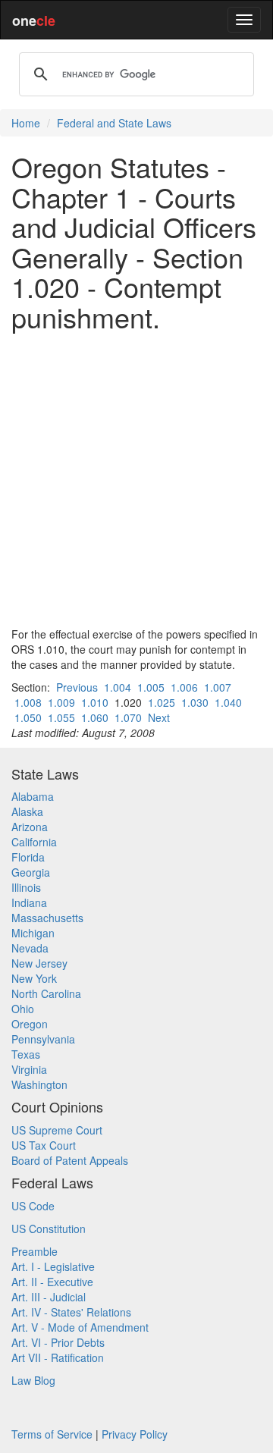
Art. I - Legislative (53, 1266)
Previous (77, 687)
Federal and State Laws (114, 122)
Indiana (29, 902)
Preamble (34, 1251)
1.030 (195, 702)
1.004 (117, 687)
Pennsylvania (43, 1039)
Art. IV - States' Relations (71, 1312)
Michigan (33, 932)
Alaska (27, 811)
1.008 (28, 702)
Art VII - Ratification (57, 1357)
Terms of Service (52, 1434)
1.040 (228, 702)
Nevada (30, 948)
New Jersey (39, 963)
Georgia (30, 872)
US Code (33, 1205)
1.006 (184, 687)
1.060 (94, 717)
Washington (39, 1084)
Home (25, 122)
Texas (25, 1054)
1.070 (128, 717)
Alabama (32, 796)
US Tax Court (43, 1145)
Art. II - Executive (52, 1281)
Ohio (22, 1008)
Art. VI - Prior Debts (58, 1342)
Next (159, 717)
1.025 (161, 702)
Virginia (29, 1069)
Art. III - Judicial (48, 1296)
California (34, 841)
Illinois (26, 887)
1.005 (151, 687)
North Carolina (46, 993)
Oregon (29, 1023)
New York (34, 978)
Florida (28, 857)
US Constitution (48, 1228)
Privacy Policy (135, 1434)
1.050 (28, 717)
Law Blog (33, 1380)
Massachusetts (47, 917)
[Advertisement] (136, 479)
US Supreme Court (56, 1130)
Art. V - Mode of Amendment (80, 1327)
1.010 (94, 702)
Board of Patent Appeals (69, 1160)
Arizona (29, 826)
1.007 (217, 687)
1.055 (61, 717)
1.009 (61, 702)
